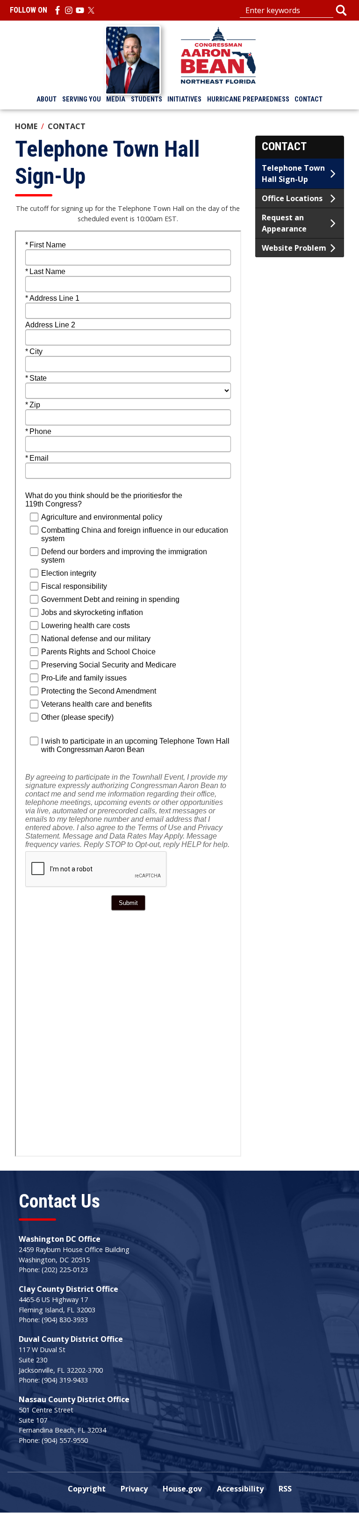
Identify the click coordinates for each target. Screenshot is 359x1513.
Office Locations (292, 198)
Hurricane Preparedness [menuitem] (248, 99)
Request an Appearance (284, 223)
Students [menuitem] (146, 99)
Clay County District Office (68, 1289)
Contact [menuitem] (308, 99)
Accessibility (240, 1489)
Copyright (87, 1489)
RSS (285, 1489)
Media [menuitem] (115, 99)
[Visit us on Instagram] (68, 10)
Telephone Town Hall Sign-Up (293, 173)
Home (26, 126)
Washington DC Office (60, 1239)
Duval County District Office (71, 1339)
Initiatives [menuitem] (184, 99)
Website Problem (294, 248)
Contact (67, 126)
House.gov (182, 1489)
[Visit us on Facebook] (57, 10)
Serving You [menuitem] (81, 99)
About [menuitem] (46, 99)
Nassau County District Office (74, 1399)
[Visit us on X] (91, 10)
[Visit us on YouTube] (80, 10)
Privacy (134, 1489)
